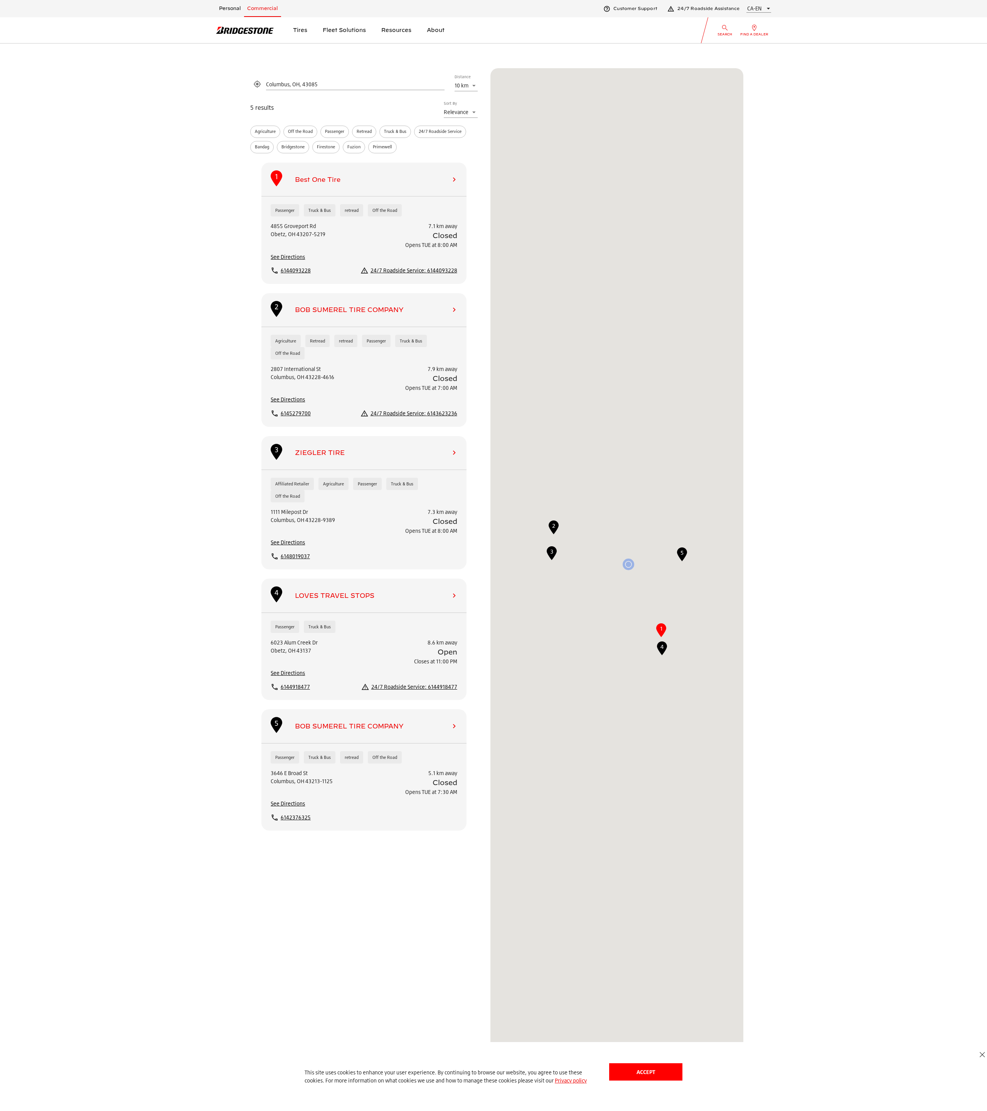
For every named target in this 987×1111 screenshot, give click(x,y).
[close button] (982, 1054)
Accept (646, 1072)
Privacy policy (571, 1080)
